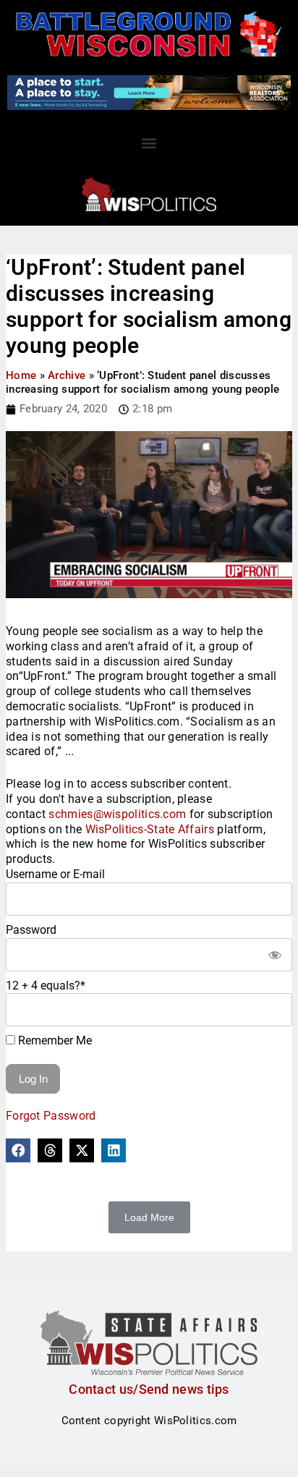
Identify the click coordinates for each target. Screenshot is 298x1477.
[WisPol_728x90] (149, 91)
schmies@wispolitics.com (117, 814)
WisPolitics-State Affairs (150, 829)
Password (31, 930)
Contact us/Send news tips (149, 1389)
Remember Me (53, 1040)
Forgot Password (51, 1116)
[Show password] (274, 954)
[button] (149, 144)
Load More (149, 1217)
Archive (66, 375)
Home (21, 375)
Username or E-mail (55, 874)
